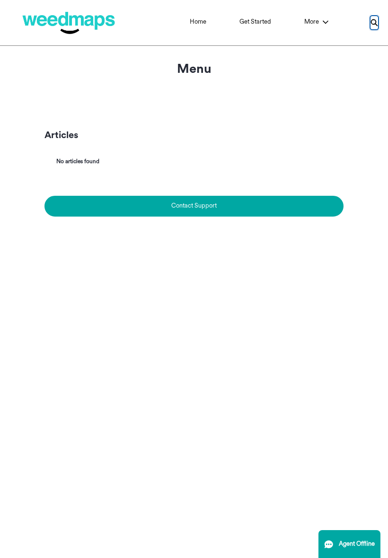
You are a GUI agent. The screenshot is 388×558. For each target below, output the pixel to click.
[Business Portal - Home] (68, 22)
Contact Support (194, 206)
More (311, 22)
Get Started (255, 22)
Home (198, 22)
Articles (61, 135)
